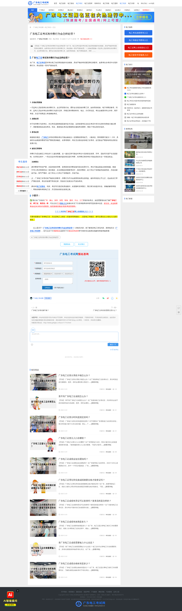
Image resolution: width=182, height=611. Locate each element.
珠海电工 (80, 10)
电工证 (39, 57)
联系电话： (38, 268)
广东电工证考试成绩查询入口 (136, 97)
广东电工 (45, 137)
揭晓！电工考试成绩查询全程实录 (138, 117)
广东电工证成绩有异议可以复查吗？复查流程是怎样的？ (85, 500)
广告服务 (94, 592)
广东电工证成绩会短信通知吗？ (73, 459)
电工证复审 (88, 3)
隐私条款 (79, 592)
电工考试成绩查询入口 (138, 32)
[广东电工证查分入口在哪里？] (43, 445)
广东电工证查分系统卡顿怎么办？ (74, 375)
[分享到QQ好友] (112, 298)
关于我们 (64, 592)
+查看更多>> (146, 10)
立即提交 (47, 288)
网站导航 (144, 3)
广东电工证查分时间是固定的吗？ (74, 417)
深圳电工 (51, 10)
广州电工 (42, 10)
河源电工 (127, 10)
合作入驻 (116, 592)
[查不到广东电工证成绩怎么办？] (43, 403)
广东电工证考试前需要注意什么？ (105, 310)
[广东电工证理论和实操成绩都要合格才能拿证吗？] (43, 486)
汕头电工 (118, 10)
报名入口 (63, 203)
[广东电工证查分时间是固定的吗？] (43, 424)
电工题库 (114, 3)
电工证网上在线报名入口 (138, 47)
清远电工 (108, 10)
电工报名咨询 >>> (86, 39)
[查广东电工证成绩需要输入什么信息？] (43, 549)
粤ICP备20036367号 (118, 595)
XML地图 (99, 597)
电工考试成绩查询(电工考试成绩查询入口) (139, 89)
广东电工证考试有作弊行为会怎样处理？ (58, 228)
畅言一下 (113, 344)
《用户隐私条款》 (59, 288)
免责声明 (87, 592)
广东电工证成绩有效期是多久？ (73, 521)
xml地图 (151, 3)
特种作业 (97, 3)
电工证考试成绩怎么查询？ (136, 94)
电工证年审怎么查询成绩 (135, 114)
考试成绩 (108, 389)
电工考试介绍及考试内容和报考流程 (139, 101)
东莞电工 (61, 10)
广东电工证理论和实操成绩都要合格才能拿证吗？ (82, 479)
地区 (32, 10)
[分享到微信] (103, 298)
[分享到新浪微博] (108, 298)
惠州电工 (89, 10)
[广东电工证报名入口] (91, 22)
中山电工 (99, 10)
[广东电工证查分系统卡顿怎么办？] (43, 382)
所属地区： (37, 274)
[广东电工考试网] (39, 4)
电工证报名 (41, 186)
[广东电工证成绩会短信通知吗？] (43, 466)
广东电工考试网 (38, 27)
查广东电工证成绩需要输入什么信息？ (76, 542)
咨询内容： (39, 279)
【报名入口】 (23, 167)
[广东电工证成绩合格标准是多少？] (43, 570)
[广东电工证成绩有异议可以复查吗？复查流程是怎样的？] (43, 507)
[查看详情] (94, 382)
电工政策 (62, 3)
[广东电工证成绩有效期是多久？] (43, 528)
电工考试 (79, 3)
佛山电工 (70, 10)
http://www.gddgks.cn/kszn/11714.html (57, 323)
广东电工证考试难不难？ (40, 310)
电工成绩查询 (131, 104)
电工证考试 (41, 62)
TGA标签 (109, 592)
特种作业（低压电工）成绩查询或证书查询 (139, 109)
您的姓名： (38, 263)
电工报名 (71, 3)
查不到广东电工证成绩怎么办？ (73, 396)
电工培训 (123, 3)
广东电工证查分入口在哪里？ (72, 438)
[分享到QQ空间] (116, 298)
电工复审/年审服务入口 (138, 55)
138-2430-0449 (90, 597)
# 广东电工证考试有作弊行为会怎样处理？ (45, 237)
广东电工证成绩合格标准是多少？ (74, 563)
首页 (55, 3)
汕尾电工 (137, 10)
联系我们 (72, 592)
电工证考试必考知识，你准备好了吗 (139, 121)
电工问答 (131, 3)
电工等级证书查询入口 (138, 40)
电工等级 (106, 3)
